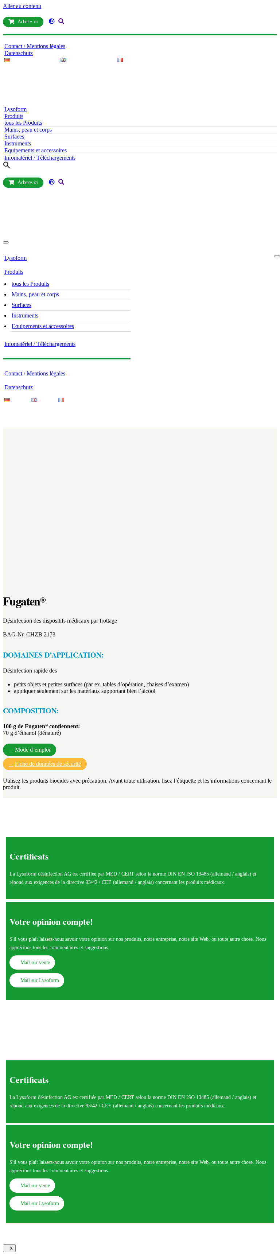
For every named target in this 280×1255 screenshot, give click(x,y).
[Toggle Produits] (127, 272)
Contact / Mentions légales (34, 46)
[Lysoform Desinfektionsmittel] (96, 102)
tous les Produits (23, 123)
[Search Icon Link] (7, 167)
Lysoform (15, 109)
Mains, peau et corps (28, 129)
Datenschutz (18, 53)
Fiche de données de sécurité (48, 764)
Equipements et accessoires (35, 150)
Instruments (17, 143)
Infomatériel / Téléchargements (39, 158)
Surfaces (14, 136)
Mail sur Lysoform (39, 980)
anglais (242, 874)
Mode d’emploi (32, 750)
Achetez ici (28, 21)
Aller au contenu (22, 6)
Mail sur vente (35, 962)
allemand (221, 874)
